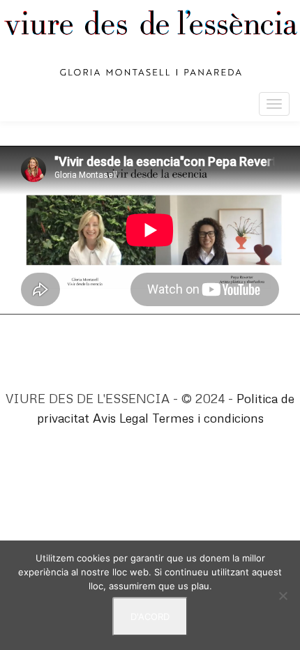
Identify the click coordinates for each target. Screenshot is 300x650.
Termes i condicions (208, 417)
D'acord (150, 616)
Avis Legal (121, 417)
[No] (283, 596)
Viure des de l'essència (150, 43)
